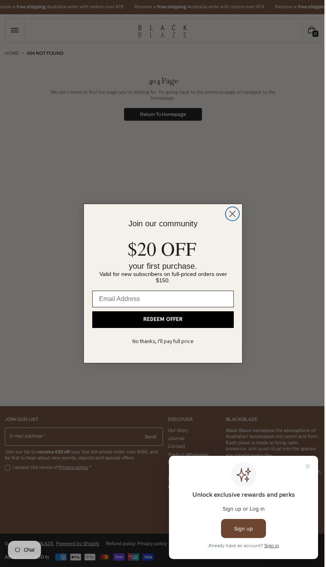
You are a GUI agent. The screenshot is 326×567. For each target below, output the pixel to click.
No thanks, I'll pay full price (160, 342)
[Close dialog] (230, 214)
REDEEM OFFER (160, 320)
